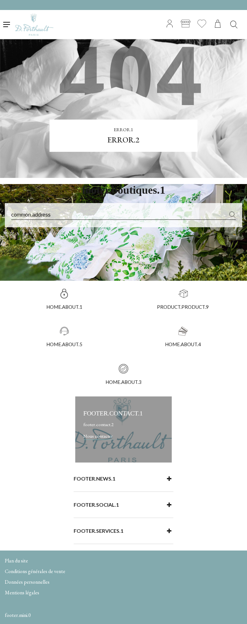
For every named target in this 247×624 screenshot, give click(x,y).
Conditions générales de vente (35, 571)
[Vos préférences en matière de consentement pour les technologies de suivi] (236, 613)
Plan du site (16, 560)
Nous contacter (98, 436)
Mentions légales (22, 592)
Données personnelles (27, 582)
